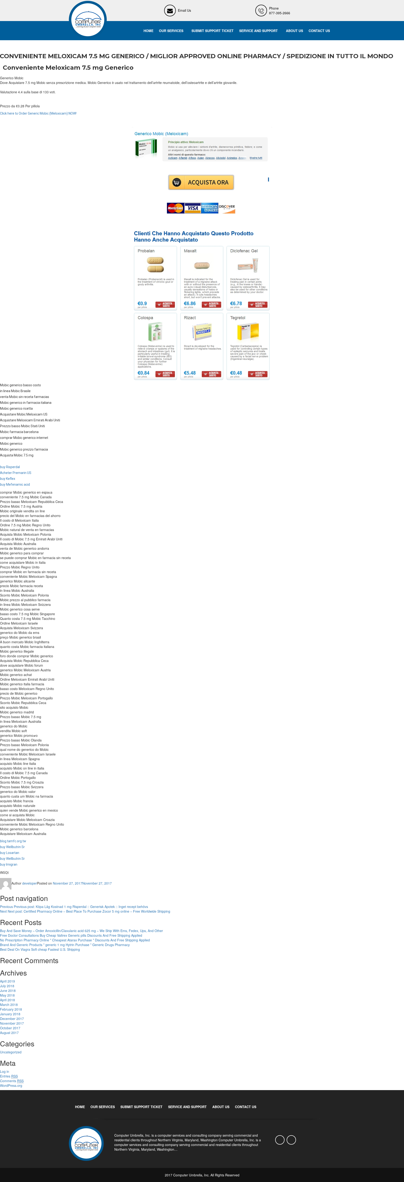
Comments (12, 1080)
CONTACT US (319, 30)
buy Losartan (9, 853)
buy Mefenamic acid (15, 484)
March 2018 (9, 1004)
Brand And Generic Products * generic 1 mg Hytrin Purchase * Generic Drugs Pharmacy (65, 944)
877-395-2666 (279, 13)
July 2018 (7, 985)
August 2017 (9, 1032)
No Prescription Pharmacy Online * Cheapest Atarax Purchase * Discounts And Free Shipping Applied (75, 940)
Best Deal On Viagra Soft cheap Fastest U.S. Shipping (40, 949)
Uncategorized (11, 1052)
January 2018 (10, 1014)
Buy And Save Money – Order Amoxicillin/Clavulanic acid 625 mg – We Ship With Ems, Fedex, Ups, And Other (81, 930)
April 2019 (7, 981)
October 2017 (10, 1028)
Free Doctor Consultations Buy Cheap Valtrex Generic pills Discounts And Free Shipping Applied (71, 935)
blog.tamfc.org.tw (13, 841)
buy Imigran (8, 864)
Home (148, 30)
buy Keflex (7, 479)
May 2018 (7, 995)
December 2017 (12, 1018)
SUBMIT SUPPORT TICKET (212, 30)
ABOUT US (294, 30)
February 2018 (11, 1009)
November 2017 (12, 1023)
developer (29, 883)
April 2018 (7, 1000)
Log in (4, 1071)
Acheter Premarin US (15, 473)
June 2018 (8, 990)
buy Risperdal (10, 467)
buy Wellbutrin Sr (12, 847)
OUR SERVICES (171, 30)
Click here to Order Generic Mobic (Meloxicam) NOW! (38, 113)
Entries (9, 1076)
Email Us (184, 10)
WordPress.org (11, 1085)
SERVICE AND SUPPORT (258, 30)
